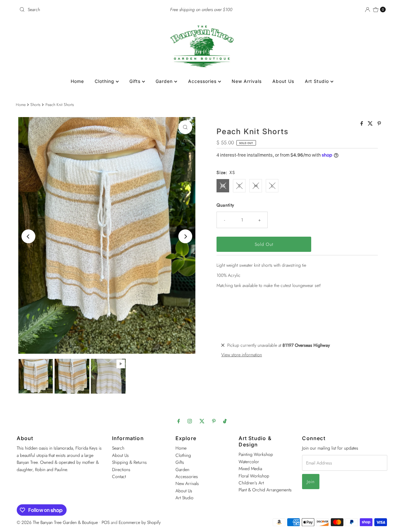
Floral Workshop (254, 475)
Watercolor (249, 461)
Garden (165, 81)
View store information (241, 355)
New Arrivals (247, 81)
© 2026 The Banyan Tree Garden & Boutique (57, 522)
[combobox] (77, 9)
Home (77, 81)
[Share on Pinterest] (379, 124)
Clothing (105, 81)
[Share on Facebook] (362, 124)
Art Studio (317, 81)
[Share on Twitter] (371, 124)
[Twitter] (202, 420)
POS (106, 522)
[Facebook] (178, 420)
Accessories (203, 81)
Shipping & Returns (129, 462)
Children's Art (251, 482)
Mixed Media (250, 468)
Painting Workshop (256, 454)
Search (118, 448)
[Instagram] (189, 420)
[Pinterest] (214, 420)
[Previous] (28, 236)
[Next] (185, 236)
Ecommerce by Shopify (140, 522)
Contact (119, 476)
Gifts (135, 81)
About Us (283, 81)
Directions (121, 469)
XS (222, 186)
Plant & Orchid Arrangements (265, 490)
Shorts (35, 105)
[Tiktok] (225, 420)
